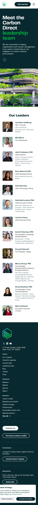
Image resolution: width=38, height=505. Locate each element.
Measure (5, 382)
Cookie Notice (16, 494)
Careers (5, 371)
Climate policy (7, 407)
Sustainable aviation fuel (11, 410)
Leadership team (8, 366)
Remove (5, 388)
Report (5, 391)
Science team (7, 363)
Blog (4, 369)
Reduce (5, 385)
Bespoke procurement (10, 401)
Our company (7, 357)
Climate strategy (8, 404)
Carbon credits (8, 399)
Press (4, 374)
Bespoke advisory (9, 413)
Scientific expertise (9, 360)
